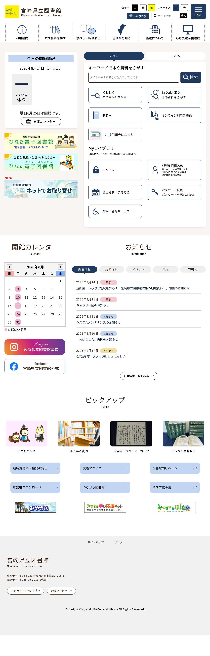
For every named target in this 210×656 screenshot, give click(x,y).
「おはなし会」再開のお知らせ (97, 339)
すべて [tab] (114, 56)
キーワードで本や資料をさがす (116, 68)
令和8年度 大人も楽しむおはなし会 (101, 356)
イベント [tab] (138, 269)
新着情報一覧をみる (136, 376)
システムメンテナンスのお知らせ (98, 322)
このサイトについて (23, 591)
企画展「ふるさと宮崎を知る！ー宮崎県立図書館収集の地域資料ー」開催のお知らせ (133, 288)
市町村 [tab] (193, 269)
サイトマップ (96, 542)
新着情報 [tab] (84, 269)
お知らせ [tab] (111, 269)
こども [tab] (175, 56)
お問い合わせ (59, 591)
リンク (118, 542)
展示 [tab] (166, 269)
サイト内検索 (0, 0)
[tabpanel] (145, 144)
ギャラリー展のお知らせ (92, 305)
